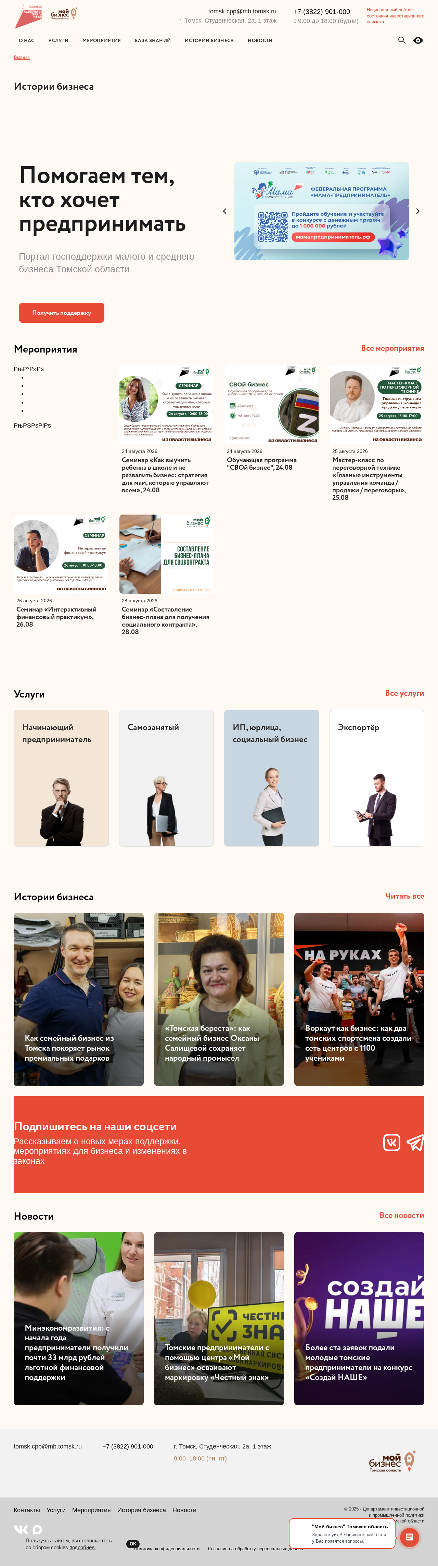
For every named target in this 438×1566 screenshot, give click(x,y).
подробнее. (82, 1547)
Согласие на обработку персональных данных (256, 1548)
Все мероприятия (392, 348)
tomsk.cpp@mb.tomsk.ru (242, 11)
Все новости (401, 1215)
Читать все (404, 895)
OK (133, 1543)
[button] (226, 214)
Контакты (27, 1510)
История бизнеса (141, 1510)
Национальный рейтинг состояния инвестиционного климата (395, 15)
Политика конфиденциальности (166, 1548)
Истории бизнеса (54, 896)
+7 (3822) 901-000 (321, 11)
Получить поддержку (61, 312)
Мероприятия (45, 349)
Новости (34, 1216)
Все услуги (404, 693)
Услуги (29, 694)
